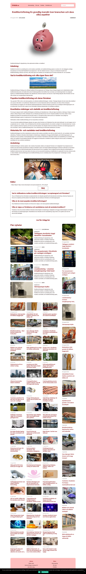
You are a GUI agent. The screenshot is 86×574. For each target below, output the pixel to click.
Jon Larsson (22, 17)
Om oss (37, 5)
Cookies (42, 5)
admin (43, 247)
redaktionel (73, 17)
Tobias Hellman (45, 264)
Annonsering (31, 5)
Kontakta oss (48, 5)
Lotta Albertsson (45, 229)
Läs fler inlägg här (43, 220)
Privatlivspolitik (45, 572)
